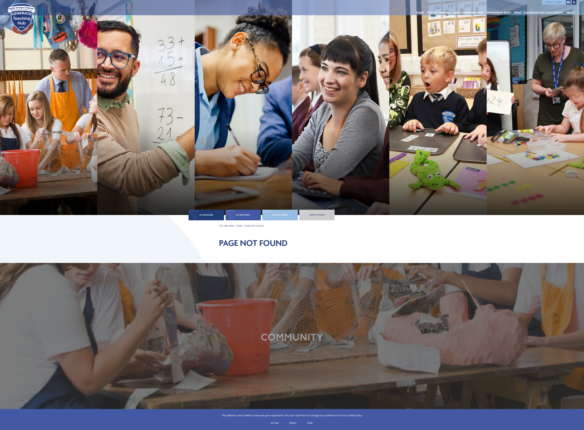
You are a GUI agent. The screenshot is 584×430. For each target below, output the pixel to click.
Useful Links (554, 2)
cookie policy (354, 415)
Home (239, 225)
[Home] (21, 17)
